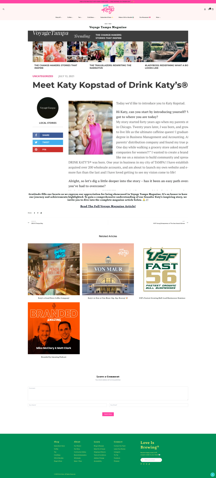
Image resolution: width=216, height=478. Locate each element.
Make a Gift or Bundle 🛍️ (126, 17)
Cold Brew (90, 17)
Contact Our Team (120, 446)
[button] (213, 475)
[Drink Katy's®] (108, 9)
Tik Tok (116, 455)
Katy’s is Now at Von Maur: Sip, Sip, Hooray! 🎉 (108, 298)
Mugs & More (58, 461)
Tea (79, 17)
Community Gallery (80, 452)
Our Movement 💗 (145, 17)
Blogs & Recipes (99, 446)
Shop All (58, 17)
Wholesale (77, 458)
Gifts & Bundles (58, 458)
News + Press (108, 23)
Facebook (117, 458)
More (157, 17)
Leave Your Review (119, 449)
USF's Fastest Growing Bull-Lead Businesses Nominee (162, 298)
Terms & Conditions (100, 455)
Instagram (117, 452)
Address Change (99, 458)
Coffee (69, 17)
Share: (30, 213)
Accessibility (98, 461)
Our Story (77, 449)
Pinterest (116, 461)
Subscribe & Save (59, 446)
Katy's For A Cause (99, 449)
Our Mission (77, 446)
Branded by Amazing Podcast (53, 357)
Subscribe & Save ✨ (106, 17)
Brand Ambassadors (80, 455)
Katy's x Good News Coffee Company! (53, 298)
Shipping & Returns (100, 452)
